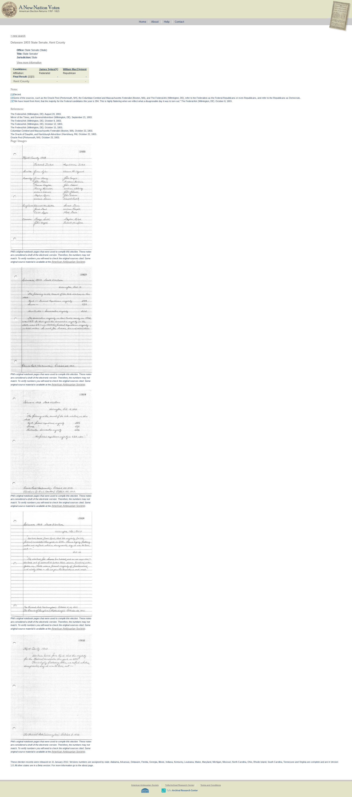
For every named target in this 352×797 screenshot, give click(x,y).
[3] (32, 76)
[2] (29, 76)
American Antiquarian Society (68, 261)
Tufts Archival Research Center (179, 785)
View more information (29, 62)
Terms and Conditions (210, 785)
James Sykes (47, 69)
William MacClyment (75, 69)
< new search (18, 35)
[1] (56, 69)
